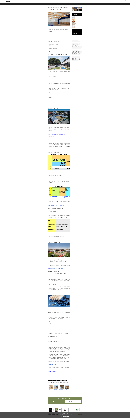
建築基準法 (56, 7)
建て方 (80, 52)
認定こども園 (67, 7)
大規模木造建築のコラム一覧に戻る (53, 380)
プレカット (78, 52)
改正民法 (73, 45)
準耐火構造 (61, 7)
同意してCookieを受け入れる (65, 416)
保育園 (51, 7)
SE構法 (49, 7)
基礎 (72, 53)
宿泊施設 (75, 44)
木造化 (80, 53)
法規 (58, 7)
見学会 (80, 46)
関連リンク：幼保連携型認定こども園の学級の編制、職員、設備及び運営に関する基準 (56, 134)
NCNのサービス (75, 33)
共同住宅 (79, 58)
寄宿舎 (78, 46)
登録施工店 (73, 52)
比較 (75, 59)
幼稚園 (53, 7)
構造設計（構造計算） (76, 53)
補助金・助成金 (73, 46)
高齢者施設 (73, 59)
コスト (77, 59)
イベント (122, 0)
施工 (75, 52)
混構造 (73, 44)
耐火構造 (64, 7)
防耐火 (77, 45)
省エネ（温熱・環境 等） (78, 51)
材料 (79, 59)
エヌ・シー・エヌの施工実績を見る (62, 380)
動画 (76, 46)
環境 (75, 45)
